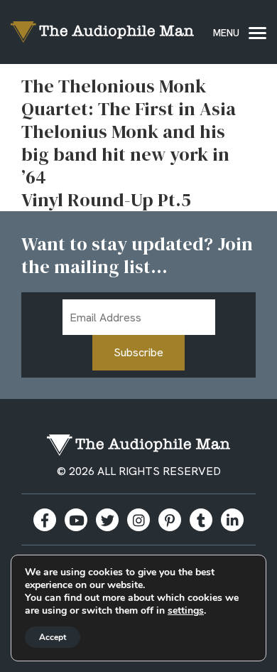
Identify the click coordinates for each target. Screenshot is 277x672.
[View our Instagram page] (138, 519)
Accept (52, 637)
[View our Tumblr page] (201, 519)
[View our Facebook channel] (76, 519)
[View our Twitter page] (107, 519)
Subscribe (138, 352)
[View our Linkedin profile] (232, 519)
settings (186, 610)
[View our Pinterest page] (169, 519)
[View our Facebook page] (44, 519)
